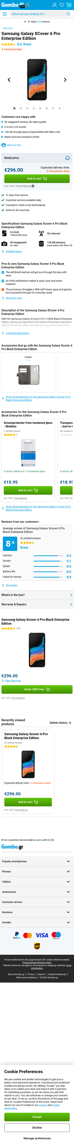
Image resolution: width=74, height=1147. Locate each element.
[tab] (14, 108)
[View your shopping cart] (69, 5)
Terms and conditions (26, 977)
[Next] (64, 79)
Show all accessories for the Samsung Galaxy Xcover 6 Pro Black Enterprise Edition (38, 398)
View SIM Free (13, 680)
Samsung (7, 28)
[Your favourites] (61, 5)
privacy (43, 1105)
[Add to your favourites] (67, 158)
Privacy (31, 974)
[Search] (68, 14)
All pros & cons (14, 298)
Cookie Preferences (57, 974)
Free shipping (20, 498)
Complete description (17, 333)
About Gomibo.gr (16, 974)
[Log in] (54, 5)
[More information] (32, 186)
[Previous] (9, 79)
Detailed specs (14, 251)
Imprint (41, 974)
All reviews (11, 585)
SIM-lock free (13, 145)
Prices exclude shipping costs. (37, 962)
